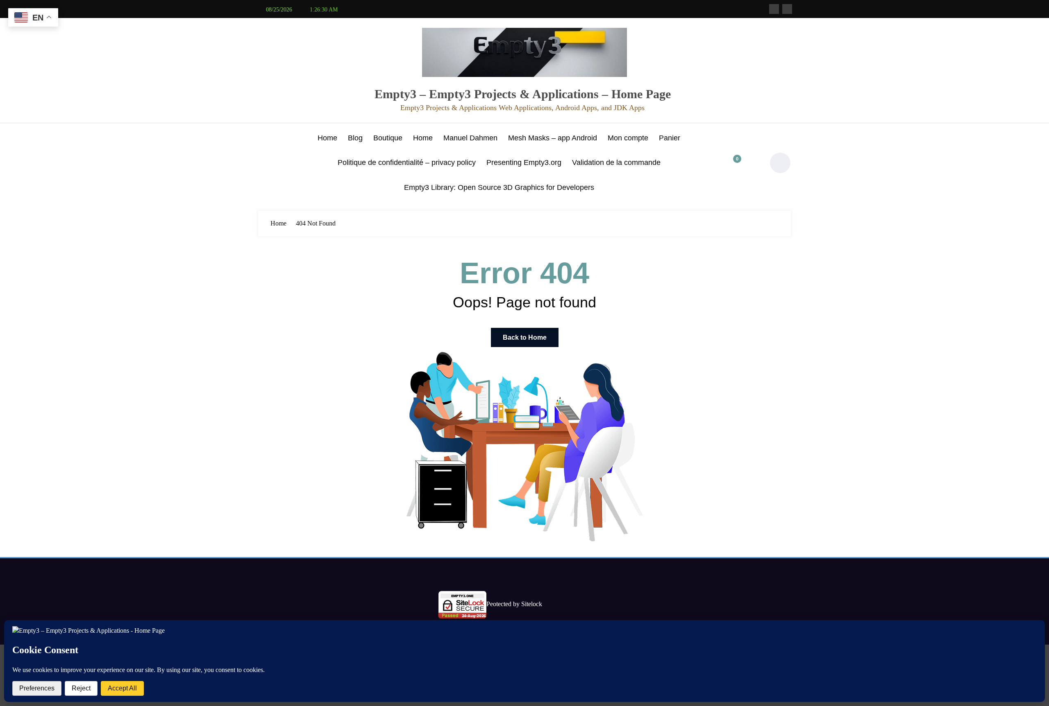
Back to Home (525, 337)
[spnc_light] (780, 163)
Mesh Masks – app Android (552, 138)
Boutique (387, 138)
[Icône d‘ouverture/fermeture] (264, 164)
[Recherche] (751, 163)
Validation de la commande (616, 162)
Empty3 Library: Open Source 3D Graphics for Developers (499, 187)
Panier (669, 138)
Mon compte (628, 138)
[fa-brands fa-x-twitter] (787, 9)
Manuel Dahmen (470, 138)
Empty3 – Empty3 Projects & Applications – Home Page (523, 94)
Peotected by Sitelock (514, 603)
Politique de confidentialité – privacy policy (407, 162)
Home (327, 138)
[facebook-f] (774, 9)
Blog (355, 138)
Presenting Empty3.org (523, 162)
